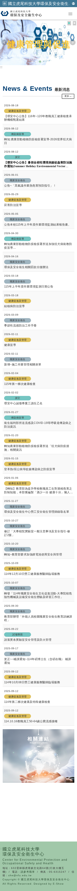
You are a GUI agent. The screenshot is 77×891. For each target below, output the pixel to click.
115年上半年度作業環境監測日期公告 (28, 286)
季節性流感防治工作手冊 (20, 325)
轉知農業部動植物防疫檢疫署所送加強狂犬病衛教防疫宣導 (38, 245)
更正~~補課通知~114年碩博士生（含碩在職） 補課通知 (37, 661)
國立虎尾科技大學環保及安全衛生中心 (42, 3)
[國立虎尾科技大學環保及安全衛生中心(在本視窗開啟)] (31, 13)
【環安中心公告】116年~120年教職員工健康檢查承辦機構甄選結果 (38, 118)
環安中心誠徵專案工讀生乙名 (23, 403)
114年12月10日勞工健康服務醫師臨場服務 (32, 573)
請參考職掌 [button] (28, 871)
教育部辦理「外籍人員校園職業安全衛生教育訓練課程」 (38, 618)
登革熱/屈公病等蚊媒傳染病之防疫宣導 (29, 469)
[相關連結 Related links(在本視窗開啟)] (38, 756)
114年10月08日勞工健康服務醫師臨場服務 (32, 682)
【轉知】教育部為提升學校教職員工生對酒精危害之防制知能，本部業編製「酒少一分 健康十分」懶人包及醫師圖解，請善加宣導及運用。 (38, 490)
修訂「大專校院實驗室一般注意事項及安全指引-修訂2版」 (37, 533)
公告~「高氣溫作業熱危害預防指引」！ (30, 185)
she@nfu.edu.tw (20, 875)
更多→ (68, 96)
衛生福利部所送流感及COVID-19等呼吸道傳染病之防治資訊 (37, 424)
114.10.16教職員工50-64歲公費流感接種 (31, 721)
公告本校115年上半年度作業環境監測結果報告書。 (37, 224)
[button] (5, 3)
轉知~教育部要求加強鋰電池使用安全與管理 (33, 554)
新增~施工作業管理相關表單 (22, 364)
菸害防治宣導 (13, 205)
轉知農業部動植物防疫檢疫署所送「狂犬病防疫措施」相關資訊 (36, 448)
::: (1, 67)
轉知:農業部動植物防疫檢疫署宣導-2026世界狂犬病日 (38, 141)
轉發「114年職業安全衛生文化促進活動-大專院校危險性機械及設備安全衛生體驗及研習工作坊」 (38, 595)
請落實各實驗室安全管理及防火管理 (27, 639)
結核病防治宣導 (14, 306)
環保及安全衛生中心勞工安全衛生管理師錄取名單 (36, 511)
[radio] (69, 23)
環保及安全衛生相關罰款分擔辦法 (26, 267)
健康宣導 (10, 344)
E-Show (58, 883)
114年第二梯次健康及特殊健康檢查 (27, 701)
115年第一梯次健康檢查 (19, 383)
